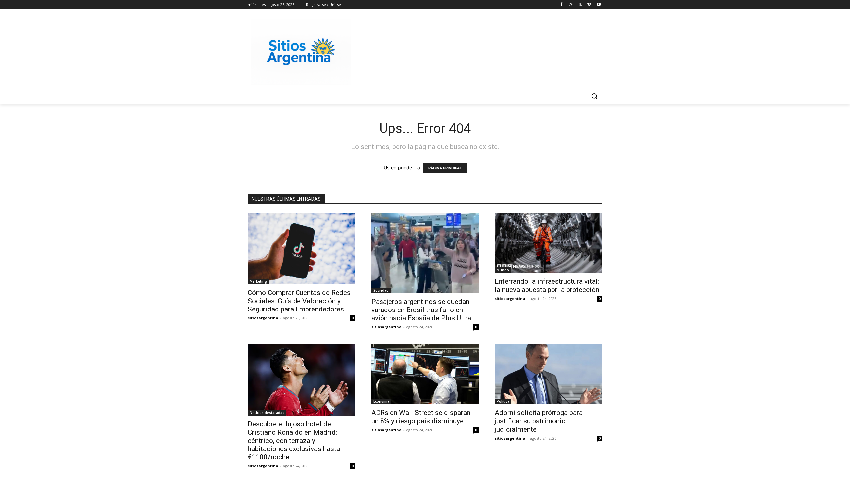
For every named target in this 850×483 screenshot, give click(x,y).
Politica (503, 401)
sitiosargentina (263, 317)
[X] (580, 5)
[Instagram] (571, 5)
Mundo (503, 270)
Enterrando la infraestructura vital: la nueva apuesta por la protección (547, 285)
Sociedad (381, 290)
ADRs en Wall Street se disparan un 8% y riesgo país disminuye (420, 417)
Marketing (258, 281)
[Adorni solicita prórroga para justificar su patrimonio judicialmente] (548, 374)
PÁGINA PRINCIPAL (445, 168)
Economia (381, 401)
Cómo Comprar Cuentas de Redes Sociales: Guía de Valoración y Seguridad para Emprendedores (299, 301)
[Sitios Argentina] (301, 52)
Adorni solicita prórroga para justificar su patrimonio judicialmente (539, 421)
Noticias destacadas (267, 412)
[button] (594, 96)
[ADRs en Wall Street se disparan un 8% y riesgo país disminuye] (425, 374)
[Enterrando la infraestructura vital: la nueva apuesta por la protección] (548, 243)
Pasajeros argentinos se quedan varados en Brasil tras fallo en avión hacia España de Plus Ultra (421, 310)
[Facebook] (561, 5)
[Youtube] (598, 5)
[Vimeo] (589, 5)
